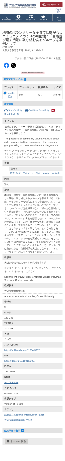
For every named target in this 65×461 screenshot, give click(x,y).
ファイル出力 (15, 110)
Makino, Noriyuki (51, 173)
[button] (6, 18)
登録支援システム (54, 5)
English (58, 9)
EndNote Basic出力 (39, 110)
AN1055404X (11, 382)
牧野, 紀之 (15, 173)
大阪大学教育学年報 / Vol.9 (18, 420)
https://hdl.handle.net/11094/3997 (22, 350)
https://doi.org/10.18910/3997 (20, 361)
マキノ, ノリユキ (31, 173)
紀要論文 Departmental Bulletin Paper (24, 414)
